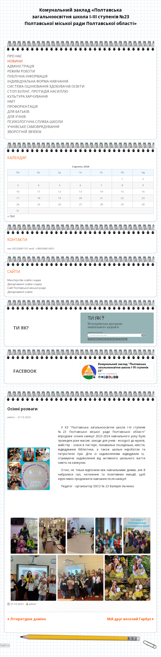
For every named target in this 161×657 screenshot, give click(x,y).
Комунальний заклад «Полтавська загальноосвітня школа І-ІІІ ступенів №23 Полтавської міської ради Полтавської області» (81, 16)
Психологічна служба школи (35, 121)
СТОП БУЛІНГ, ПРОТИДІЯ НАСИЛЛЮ (37, 91)
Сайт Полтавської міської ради (26, 288)
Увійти (5, 645)
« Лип (11, 216)
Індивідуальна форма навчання (37, 81)
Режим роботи (21, 71)
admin (10, 417)
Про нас (14, 56)
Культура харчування (27, 96)
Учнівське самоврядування (33, 126)
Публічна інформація (27, 76)
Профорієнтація (22, 106)
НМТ (11, 101)
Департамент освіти (19, 292)
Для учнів (16, 116)
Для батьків (18, 111)
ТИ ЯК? (21, 328)
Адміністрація (20, 66)
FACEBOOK (24, 371)
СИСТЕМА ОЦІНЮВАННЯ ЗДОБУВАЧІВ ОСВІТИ (45, 86)
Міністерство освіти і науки (24, 280)
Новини (15, 61)
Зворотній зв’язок (24, 131)
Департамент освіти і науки (24, 284)
